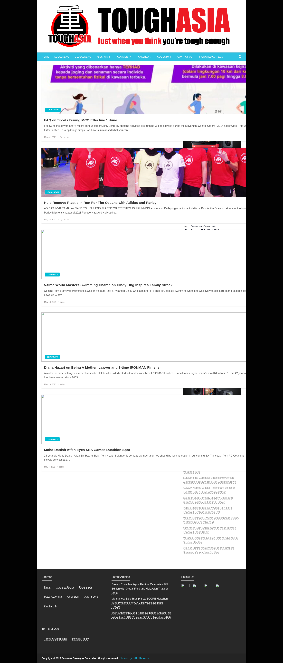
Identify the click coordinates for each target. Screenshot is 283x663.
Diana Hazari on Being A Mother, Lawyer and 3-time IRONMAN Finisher (102, 367)
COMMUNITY (124, 56)
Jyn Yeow (64, 137)
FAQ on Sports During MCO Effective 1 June (80, 120)
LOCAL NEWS (61, 56)
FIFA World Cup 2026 (210, 56)
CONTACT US (184, 56)
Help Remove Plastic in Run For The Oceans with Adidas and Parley (100, 202)
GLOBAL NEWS (83, 56)
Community (52, 274)
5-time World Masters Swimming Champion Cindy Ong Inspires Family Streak (108, 285)
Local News (53, 110)
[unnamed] (212, 390)
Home (47, 587)
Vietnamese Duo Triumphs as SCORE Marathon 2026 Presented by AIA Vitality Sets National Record (140, 602)
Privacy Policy (80, 638)
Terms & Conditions (55, 638)
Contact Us (50, 606)
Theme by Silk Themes (134, 658)
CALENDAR (144, 56)
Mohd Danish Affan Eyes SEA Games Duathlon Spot (87, 450)
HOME (45, 56)
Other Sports (91, 596)
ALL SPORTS (104, 56)
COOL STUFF (164, 56)
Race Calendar (53, 596)
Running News (65, 587)
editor (62, 302)
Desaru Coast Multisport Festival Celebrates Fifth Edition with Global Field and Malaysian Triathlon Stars (140, 588)
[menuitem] (45, 57)
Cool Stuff (73, 596)
